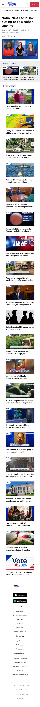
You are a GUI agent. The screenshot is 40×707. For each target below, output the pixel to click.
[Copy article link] (14, 36)
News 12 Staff (6, 30)
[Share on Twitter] (11, 36)
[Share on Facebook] (8, 36)
